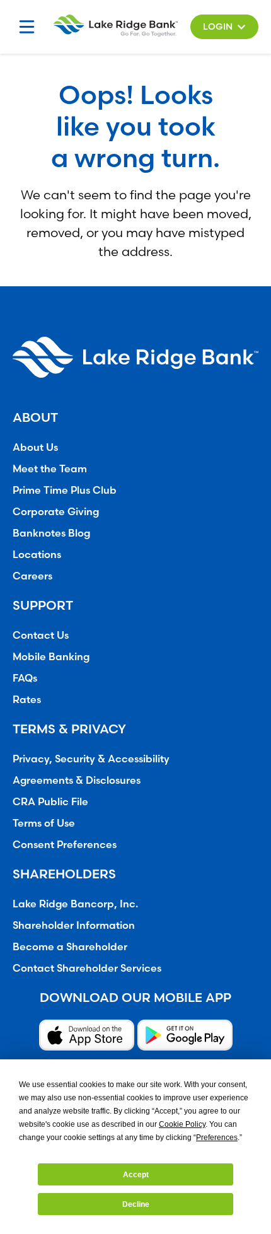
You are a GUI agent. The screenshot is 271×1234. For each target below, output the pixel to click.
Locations (37, 554)
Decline (135, 1204)
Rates (27, 699)
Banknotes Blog (51, 533)
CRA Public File (50, 801)
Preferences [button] (217, 1137)
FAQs (25, 678)
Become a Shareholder (70, 946)
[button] (224, 27)
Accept (136, 1174)
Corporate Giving (56, 511)
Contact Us (41, 635)
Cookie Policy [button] (182, 1124)
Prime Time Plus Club (65, 490)
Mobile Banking (51, 656)
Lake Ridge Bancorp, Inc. (75, 903)
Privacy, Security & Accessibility (91, 758)
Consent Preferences (65, 844)
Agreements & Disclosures (77, 780)
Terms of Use (44, 823)
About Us (35, 447)
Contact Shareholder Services (87, 968)
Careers (32, 575)
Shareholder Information (74, 925)
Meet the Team (50, 468)
